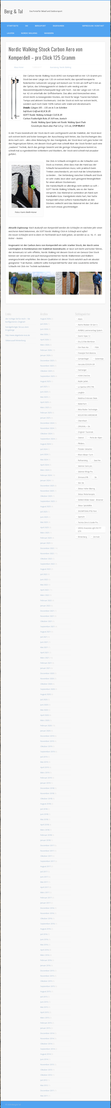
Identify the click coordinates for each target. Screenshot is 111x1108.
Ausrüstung (54, 67)
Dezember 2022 (47, 548)
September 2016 (47, 923)
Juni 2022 (44, 579)
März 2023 (44, 532)
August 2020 (45, 694)
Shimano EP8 (83, 477)
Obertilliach (82, 421)
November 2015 (47, 976)
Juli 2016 (43, 934)
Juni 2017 (44, 876)
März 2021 (44, 657)
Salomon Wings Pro (85, 471)
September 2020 (47, 689)
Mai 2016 (44, 944)
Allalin (80, 319)
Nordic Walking (29, 33)
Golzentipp (99, 358)
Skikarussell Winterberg (15, 340)
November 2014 (47, 1038)
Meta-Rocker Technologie (87, 409)
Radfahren (58, 25)
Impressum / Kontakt (93, 25)
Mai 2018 (44, 819)
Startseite (12, 25)
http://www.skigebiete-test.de (17, 335)
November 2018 (47, 793)
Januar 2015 (45, 1028)
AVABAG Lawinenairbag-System (90, 330)
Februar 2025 (46, 412)
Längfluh (81, 392)
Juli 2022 (43, 574)
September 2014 (47, 1049)
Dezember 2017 (47, 845)
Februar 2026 (46, 350)
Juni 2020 (44, 704)
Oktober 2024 (46, 433)
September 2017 (47, 861)
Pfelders (81, 443)
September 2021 (47, 626)
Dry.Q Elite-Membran (86, 341)
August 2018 (45, 803)
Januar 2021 (45, 668)
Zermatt (96, 537)
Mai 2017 (44, 882)
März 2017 (44, 892)
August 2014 (45, 1054)
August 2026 (45, 318)
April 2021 (44, 652)
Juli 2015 (43, 996)
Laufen (10, 33)
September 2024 (47, 438)
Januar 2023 (45, 543)
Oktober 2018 (46, 798)
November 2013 (47, 1064)
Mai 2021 (44, 647)
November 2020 (47, 678)
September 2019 (47, 751)
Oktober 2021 (46, 621)
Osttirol (81, 437)
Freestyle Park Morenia (87, 353)
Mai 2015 (44, 1007)
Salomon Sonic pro (85, 466)
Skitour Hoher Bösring (86, 488)
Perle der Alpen (96, 437)
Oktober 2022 (46, 558)
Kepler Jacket (83, 381)
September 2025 (47, 376)
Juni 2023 (44, 517)
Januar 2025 (45, 417)
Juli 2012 (43, 1080)
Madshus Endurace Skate (87, 398)
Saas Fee (97, 460)
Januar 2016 (45, 965)
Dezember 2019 (47, 736)
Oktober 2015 (46, 981)
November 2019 (47, 741)
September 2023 (47, 501)
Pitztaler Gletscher (85, 449)
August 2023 (45, 506)
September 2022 (47, 564)
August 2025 (45, 381)
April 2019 (44, 767)
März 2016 (44, 955)
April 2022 (44, 590)
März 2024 (44, 470)
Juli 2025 (43, 386)
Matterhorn (82, 404)
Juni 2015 (44, 1002)
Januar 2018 (45, 840)
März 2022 (44, 595)
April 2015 (44, 1012)
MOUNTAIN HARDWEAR (87, 415)
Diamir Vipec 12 (84, 336)
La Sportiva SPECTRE (86, 387)
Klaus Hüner (19, 67)
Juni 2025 (44, 391)
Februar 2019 (46, 777)
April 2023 (44, 527)
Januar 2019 (45, 783)
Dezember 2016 (47, 908)
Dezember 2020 (47, 673)
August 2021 (45, 631)
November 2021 (47, 616)
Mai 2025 (44, 397)
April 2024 (44, 464)
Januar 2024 (45, 480)
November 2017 (47, 850)
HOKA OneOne (84, 375)
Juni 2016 (44, 939)
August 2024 (45, 444)
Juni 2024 (44, 454)
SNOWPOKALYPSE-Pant (87, 511)
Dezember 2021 (47, 611)
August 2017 (45, 866)
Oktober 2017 (46, 856)
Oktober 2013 (46, 1069)
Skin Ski (81, 483)
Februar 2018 (46, 835)
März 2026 (44, 344)
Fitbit (97, 347)
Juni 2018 (44, 814)
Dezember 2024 (47, 423)
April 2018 (44, 824)
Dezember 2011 (47, 1090)
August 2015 (45, 991)
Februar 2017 (46, 897)
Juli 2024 (43, 449)
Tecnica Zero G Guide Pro (88, 522)
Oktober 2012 (46, 1075)
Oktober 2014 (46, 1043)
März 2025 (44, 407)
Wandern (49, 33)
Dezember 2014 (47, 1033)
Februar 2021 (46, 663)
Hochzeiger (82, 370)
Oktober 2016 (46, 918)
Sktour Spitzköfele (85, 505)
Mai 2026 (44, 334)
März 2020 (44, 720)
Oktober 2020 (46, 684)
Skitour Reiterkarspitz (86, 494)
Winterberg (82, 537)
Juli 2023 (43, 511)
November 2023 (47, 491)
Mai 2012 (44, 1085)
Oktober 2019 (46, 746)
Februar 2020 (46, 725)
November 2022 (47, 553)
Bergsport (40, 25)
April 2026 (44, 339)
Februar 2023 (46, 538)
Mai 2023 (44, 522)
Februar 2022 (46, 600)
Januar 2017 (45, 902)
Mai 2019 (44, 762)
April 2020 (44, 715)
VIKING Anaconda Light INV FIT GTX (89, 529)
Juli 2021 (43, 637)
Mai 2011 (44, 1095)
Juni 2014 (44, 1059)
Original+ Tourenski (85, 432)
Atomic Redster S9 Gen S (87, 324)
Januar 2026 (45, 355)
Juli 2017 (43, 871)
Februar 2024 (46, 475)
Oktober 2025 (46, 371)
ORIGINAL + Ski (84, 426)
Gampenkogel (83, 358)
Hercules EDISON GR (86, 364)
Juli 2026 (43, 324)
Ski (26, 25)
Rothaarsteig (83, 460)
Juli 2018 (43, 809)
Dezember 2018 (47, 788)
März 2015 (44, 1017)
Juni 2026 (44, 329)
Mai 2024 (44, 459)
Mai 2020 (44, 710)
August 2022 (45, 569)
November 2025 (47, 365)
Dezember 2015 (47, 970)
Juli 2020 (43, 699)
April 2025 (44, 402)
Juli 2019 (43, 756)
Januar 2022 (45, 605)
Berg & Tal (13, 11)
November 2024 (47, 428)
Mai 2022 (44, 584)
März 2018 (44, 829)
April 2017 (44, 887)
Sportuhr (81, 517)
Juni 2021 (44, 642)
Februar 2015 (46, 1023)
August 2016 (45, 929)
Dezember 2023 (47, 485)
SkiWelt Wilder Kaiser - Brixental (90, 500)
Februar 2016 (46, 960)
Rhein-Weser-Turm (85, 454)
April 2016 (44, 949)
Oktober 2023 (46, 496)
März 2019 (44, 772)
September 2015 (47, 986)
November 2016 (47, 913)
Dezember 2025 (47, 360)
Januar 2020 (45, 730)
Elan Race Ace (83, 347)
